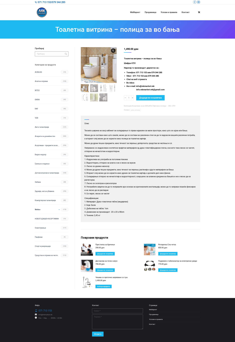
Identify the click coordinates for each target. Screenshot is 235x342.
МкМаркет (153, 309)
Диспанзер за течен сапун (106, 261)
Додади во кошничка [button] (105, 254)
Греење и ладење (42, 164)
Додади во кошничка (150, 97)
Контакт (152, 324)
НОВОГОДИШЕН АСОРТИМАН (47, 219)
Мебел (37, 210)
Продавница (153, 314)
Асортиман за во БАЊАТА (142, 106)
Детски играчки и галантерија (47, 173)
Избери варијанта (103, 286)
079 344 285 (58, 2)
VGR (36, 118)
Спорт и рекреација (43, 246)
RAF (36, 109)
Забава (38, 182)
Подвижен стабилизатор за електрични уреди (177, 261)
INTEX (37, 90)
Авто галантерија (42, 127)
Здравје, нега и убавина (44, 191)
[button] (113, 50)
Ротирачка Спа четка (167, 245)
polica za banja (135, 110)
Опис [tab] (86, 123)
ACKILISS (38, 72)
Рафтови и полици (159, 106)
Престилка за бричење (105, 245)
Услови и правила (156, 319)
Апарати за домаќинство (45, 136)
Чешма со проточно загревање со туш (111, 277)
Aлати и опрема (41, 81)
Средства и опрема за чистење (47, 255)
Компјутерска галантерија (45, 200)
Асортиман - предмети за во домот (48, 145)
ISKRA (37, 100)
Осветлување (40, 228)
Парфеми (38, 237)
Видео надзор (40, 155)
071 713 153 (44, 2)
